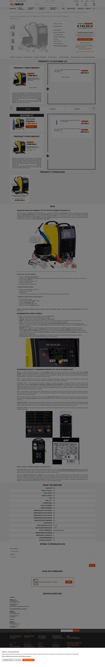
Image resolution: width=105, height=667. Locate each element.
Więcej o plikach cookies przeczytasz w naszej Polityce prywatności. (16, 656)
